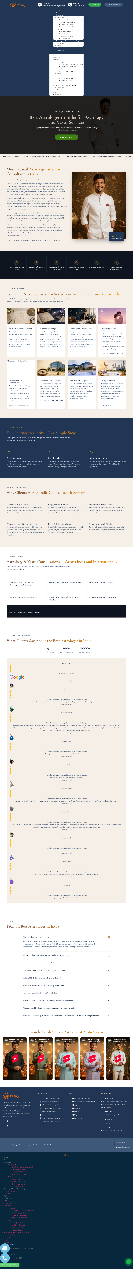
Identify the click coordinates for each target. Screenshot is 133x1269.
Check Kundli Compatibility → (112, 353)
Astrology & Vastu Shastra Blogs (67, 41)
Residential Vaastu (67, 34)
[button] (66, 52)
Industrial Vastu (66, 83)
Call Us (76, 3)
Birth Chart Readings (68, 27)
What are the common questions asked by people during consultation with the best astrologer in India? (61, 1015)
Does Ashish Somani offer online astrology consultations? (44, 970)
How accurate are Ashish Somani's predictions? (40, 993)
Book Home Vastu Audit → (18, 405)
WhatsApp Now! (66, 137)
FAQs (55, 92)
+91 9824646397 (106, 1123)
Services (59, 15)
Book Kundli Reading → (18, 351)
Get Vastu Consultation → (80, 403)
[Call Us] (70, 5)
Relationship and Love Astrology (72, 20)
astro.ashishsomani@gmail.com (54, 6)
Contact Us (60, 50)
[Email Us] (40, 5)
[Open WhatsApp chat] (128, 1261)
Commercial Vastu (67, 36)
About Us (56, 57)
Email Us (46, 3)
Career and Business (67, 24)
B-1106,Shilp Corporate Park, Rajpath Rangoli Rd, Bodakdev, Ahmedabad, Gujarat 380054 (114, 1104)
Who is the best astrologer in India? (36, 937)
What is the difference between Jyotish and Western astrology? (46, 955)
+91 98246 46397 (79, 6)
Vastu (59, 29)
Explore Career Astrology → (81, 351)
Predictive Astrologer (68, 22)
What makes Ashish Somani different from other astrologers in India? (49, 1008)
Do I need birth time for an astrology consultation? (42, 978)
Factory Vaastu (66, 31)
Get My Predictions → (48, 351)
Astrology (60, 17)
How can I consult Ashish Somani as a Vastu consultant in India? (46, 963)
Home (55, 55)
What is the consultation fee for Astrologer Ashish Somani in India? (48, 1000)
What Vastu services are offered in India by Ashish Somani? (45, 985)
